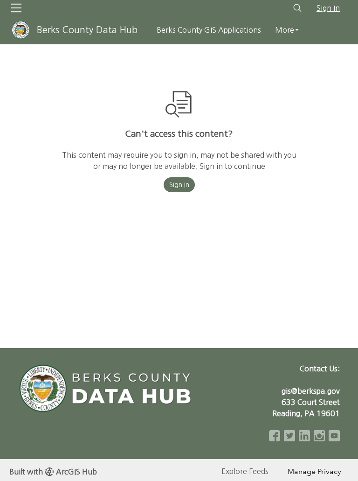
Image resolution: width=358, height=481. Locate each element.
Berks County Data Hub (87, 30)
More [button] (284, 30)
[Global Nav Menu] (16, 8)
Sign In (328, 8)
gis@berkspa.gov (311, 391)
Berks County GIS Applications (209, 30)
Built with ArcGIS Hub (53, 471)
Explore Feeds (244, 471)
